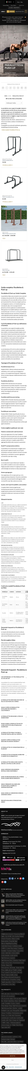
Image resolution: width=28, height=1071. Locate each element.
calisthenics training (15, 311)
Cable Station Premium (6, 946)
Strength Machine (5, 979)
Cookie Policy (5, 1066)
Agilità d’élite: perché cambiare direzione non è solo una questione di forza (16, 900)
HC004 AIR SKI (13, 955)
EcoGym (13, 1003)
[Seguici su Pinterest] (20, 878)
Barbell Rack (11, 1001)
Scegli (4, 238)
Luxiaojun (14, 654)
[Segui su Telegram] (5, 882)
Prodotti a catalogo (17, 970)
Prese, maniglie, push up (7, 970)
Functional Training (11, 950)
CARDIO (3, 948)
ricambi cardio (20, 1017)
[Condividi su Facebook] (6, 88)
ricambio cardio (5, 1020)
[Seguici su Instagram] (12, 878)
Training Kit (19, 982)
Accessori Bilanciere (15, 993)
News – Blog (20, 2)
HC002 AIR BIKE (15, 953)
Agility (3, 936)
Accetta (12, 1056)
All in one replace (17, 998)
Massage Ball (16, 1010)
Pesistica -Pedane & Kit (7, 965)
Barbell (5, 1001)
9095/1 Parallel (5, 270)
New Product (22, 960)
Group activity (20, 950)
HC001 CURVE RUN (6, 953)
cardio (3, 1003)
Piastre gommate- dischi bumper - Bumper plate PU (13, 967)
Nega (12, 1060)
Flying (10, 1005)
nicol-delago (20, 1041)
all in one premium (10, 996)
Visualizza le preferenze (12, 1064)
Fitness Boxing (5, 1005)
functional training (5, 1039)
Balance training (15, 938)
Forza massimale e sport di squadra (14, 905)
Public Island (4, 313)
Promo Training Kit (6, 972)
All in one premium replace (7, 998)
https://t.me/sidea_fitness (14, 873)
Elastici (17, 1003)
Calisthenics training (17, 946)
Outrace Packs (9, 962)
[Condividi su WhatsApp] (3, 88)
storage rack (15, 1020)
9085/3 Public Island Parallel (9, 233)
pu (6, 1015)
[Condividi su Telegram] (25, 88)
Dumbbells (4, 950)
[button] (8, 11)
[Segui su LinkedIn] (23, 878)
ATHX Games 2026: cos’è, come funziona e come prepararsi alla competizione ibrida (16, 911)
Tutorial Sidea (6, 5)
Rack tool (20, 972)
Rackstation (17, 1015)
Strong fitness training (15, 979)
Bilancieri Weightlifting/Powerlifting (9, 943)
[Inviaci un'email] (18, 878)
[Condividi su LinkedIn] (22, 88)
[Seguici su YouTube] (2, 882)
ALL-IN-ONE (8, 936)
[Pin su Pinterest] (18, 88)
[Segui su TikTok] (15, 878)
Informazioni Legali (18, 1066)
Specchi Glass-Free (20, 11)
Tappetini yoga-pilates (6, 982)
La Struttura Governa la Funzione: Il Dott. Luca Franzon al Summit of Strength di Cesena (16, 924)
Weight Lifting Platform (17, 1025)
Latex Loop (9, 1010)
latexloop (13, 1039)
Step (10, 1020)
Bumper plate (22, 1001)
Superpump (21, 1020)
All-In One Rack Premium (18, 936)
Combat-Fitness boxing (12, 948)
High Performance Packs (7, 960)
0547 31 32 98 (11, 853)
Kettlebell (4, 1010)
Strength (15, 656)
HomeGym (15, 960)
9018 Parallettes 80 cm (7, 160)
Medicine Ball (23, 1010)
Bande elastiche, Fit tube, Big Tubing (9, 941)
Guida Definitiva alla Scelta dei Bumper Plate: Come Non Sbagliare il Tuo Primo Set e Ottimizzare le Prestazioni (16, 917)
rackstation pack (5, 1017)
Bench (16, 1001)
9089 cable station (6, 993)
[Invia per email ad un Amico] (14, 88)
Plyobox (3, 1015)
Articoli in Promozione (6, 938)
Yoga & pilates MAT (6, 1027)
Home (9, 96)
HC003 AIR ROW (5, 955)
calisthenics (15, 1036)
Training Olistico (5, 984)
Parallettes (8, 1013)
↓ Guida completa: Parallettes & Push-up (10, 129)
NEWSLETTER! (21, 5)
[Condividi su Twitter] (10, 88)
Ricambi (3, 974)
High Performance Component (8, 958)
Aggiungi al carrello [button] (8, 201)
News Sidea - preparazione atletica (9, 1041)
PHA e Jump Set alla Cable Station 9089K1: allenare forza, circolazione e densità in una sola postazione (15, 895)
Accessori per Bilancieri (19, 934)
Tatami (13, 982)
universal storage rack (6, 1025)
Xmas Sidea (12, 984)
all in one (3, 996)
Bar (2, 1001)
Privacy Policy (11, 1066)
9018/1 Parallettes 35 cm (8, 197)
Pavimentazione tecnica (18, 962)
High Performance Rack (7, 1008)
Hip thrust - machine (17, 1008)
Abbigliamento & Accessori (7, 934)
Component (20, 948)
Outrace (3, 1013)
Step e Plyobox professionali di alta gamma (11, 977)
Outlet (3, 962)
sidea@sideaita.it (10, 850)
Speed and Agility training (11, 974)
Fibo (20, 1036)
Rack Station (13, 972)
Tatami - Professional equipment (13, 1022)
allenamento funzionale (6, 1036)
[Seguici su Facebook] (10, 878)
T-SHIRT (3, 1022)
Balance (24, 998)
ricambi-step (12, 1017)
